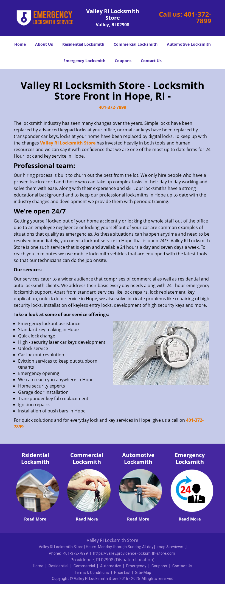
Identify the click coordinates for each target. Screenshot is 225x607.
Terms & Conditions (91, 572)
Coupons (123, 60)
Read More (35, 519)
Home (20, 44)
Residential (58, 566)
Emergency (136, 566)
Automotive (110, 566)
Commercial (84, 566)
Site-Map (143, 572)
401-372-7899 (197, 17)
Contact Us (151, 60)
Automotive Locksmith (189, 44)
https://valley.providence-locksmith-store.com (134, 553)
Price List (122, 572)
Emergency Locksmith (84, 60)
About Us (44, 44)
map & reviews (171, 547)
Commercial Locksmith (136, 44)
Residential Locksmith (83, 44)
